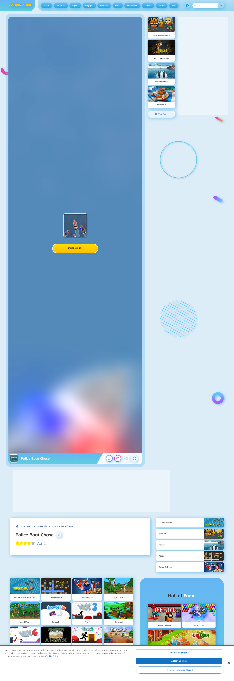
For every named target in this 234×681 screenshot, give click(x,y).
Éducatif (104, 5)
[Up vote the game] (109, 458)
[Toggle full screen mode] (134, 458)
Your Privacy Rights (179, 652)
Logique (89, 5)
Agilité (75, 5)
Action (46, 5)
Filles (117, 5)
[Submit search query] (221, 5)
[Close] (228, 662)
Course (148, 5)
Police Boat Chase (63, 526)
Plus (174, 5)
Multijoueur (132, 5)
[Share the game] (126, 458)
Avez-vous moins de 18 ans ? (180, 670)
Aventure (61, 5)
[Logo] (20, 5)
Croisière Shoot (42, 526)
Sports (162, 5)
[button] (187, 5)
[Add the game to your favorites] (59, 534)
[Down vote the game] (117, 458)
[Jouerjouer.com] (17, 526)
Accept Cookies (179, 660)
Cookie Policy (51, 656)
